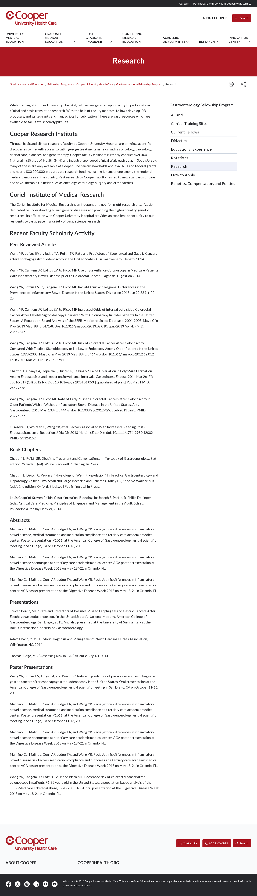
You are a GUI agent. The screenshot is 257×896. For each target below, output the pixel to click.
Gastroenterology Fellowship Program (139, 84)
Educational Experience (191, 149)
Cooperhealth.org (98, 862)
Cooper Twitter (17, 884)
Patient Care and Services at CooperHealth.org (220, 3)
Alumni (177, 114)
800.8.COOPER (218, 843)
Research (207, 41)
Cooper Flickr (45, 884)
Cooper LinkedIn (36, 884)
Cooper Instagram (27, 884)
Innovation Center (238, 39)
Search (244, 843)
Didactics (179, 140)
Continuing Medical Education (132, 37)
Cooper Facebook (8, 884)
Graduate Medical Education (54, 37)
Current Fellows (185, 132)
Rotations (179, 157)
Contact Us (190, 843)
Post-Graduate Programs (94, 37)
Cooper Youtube (55, 884)
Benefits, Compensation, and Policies (203, 183)
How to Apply (183, 174)
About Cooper (21, 862)
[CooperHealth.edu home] (31, 843)
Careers (184, 3)
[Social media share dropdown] (231, 84)
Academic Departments (174, 39)
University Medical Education (15, 37)
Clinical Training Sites (189, 123)
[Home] (31, 18)
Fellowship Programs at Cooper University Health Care (80, 84)
